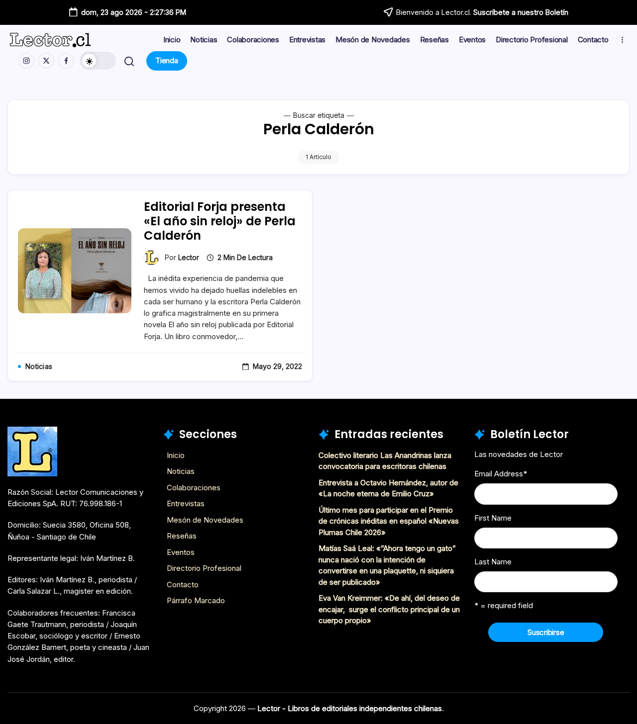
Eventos (181, 552)
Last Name (493, 561)
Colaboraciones (193, 487)
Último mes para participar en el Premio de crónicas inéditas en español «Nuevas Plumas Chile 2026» (388, 521)
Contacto (183, 584)
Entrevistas (186, 503)
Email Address (500, 473)
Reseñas (182, 536)
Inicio (176, 455)
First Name (493, 518)
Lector (188, 257)
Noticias (181, 471)
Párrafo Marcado (196, 600)
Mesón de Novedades (205, 520)
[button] (98, 61)
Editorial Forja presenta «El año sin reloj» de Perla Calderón (220, 221)
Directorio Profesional (204, 568)
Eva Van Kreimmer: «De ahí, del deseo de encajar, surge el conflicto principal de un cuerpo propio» (389, 609)
